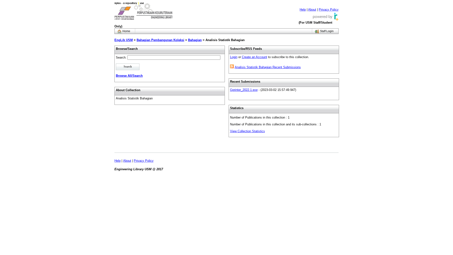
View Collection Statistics (247, 131)
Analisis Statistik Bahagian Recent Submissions (268, 67)
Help (303, 9)
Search (128, 66)
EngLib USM (123, 40)
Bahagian (195, 40)
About (312, 9)
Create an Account (254, 57)
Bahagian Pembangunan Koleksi (160, 40)
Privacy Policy (329, 9)
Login (233, 57)
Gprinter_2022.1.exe (244, 90)
